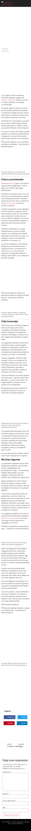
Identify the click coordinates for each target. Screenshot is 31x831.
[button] (27, 3)
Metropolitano (10, 203)
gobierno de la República (10, 518)
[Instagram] (20, 827)
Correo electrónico (9, 800)
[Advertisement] (15, 78)
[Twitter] (15, 827)
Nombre (6, 793)
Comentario (7, 772)
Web (4, 807)
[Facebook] (11, 827)
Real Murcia (10, 183)
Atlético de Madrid (8, 100)
